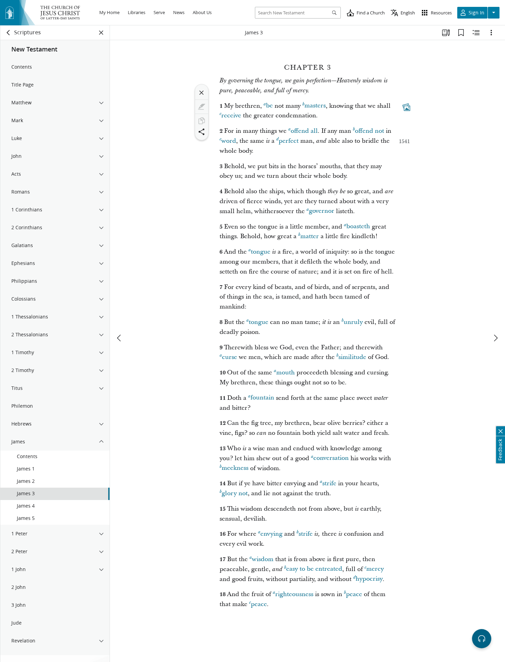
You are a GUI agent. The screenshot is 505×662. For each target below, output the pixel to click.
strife (329, 483)
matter (309, 236)
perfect (289, 141)
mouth (285, 372)
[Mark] (201, 106)
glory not (235, 493)
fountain (262, 398)
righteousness (294, 594)
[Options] (491, 32)
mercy (375, 569)
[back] (8, 32)
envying (271, 534)
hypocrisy (369, 579)
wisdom (262, 559)
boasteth (358, 226)
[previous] (119, 338)
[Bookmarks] (461, 32)
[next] (495, 338)
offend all (304, 131)
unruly (353, 322)
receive (231, 115)
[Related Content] (476, 32)
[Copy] (201, 120)
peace (354, 594)
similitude (352, 357)
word (228, 141)
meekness (235, 468)
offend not (369, 131)
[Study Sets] (446, 32)
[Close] (201, 92)
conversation (331, 458)
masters (315, 106)
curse (229, 357)
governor (321, 211)
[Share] (201, 131)
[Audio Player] (481, 638)
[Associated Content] (406, 107)
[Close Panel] (101, 32)
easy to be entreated (314, 569)
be (269, 106)
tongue (260, 251)
